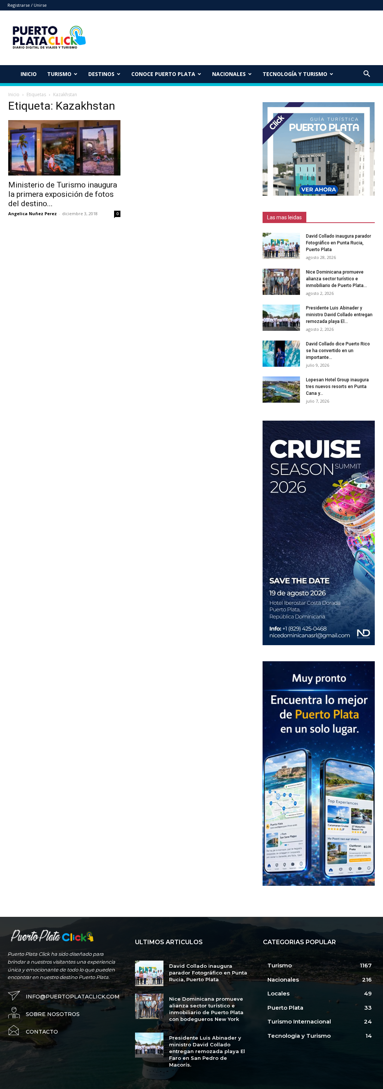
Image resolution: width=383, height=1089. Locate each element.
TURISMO (59, 73)
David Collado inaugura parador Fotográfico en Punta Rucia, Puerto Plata (338, 243)
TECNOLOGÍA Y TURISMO (295, 73)
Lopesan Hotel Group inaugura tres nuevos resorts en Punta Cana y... (337, 386)
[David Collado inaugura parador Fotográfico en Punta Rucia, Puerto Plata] (281, 246)
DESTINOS (101, 73)
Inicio (29, 73)
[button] (367, 74)
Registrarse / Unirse (27, 5)
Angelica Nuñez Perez (32, 213)
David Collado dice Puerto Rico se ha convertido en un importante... (338, 350)
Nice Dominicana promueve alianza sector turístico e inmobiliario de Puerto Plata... (336, 278)
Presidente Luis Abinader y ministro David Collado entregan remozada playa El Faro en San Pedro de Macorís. (207, 1051)
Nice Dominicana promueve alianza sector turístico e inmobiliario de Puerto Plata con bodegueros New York (206, 1009)
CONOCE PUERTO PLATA (163, 73)
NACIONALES (229, 73)
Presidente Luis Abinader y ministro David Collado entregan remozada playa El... (339, 314)
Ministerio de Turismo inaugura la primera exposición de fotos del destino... (62, 194)
